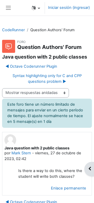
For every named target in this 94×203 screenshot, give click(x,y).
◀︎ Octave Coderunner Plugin (31, 66)
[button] (36, 8)
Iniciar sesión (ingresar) (69, 7)
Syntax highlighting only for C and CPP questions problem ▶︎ (47, 78)
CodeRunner (13, 30)
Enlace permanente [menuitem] (68, 188)
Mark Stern (21, 153)
